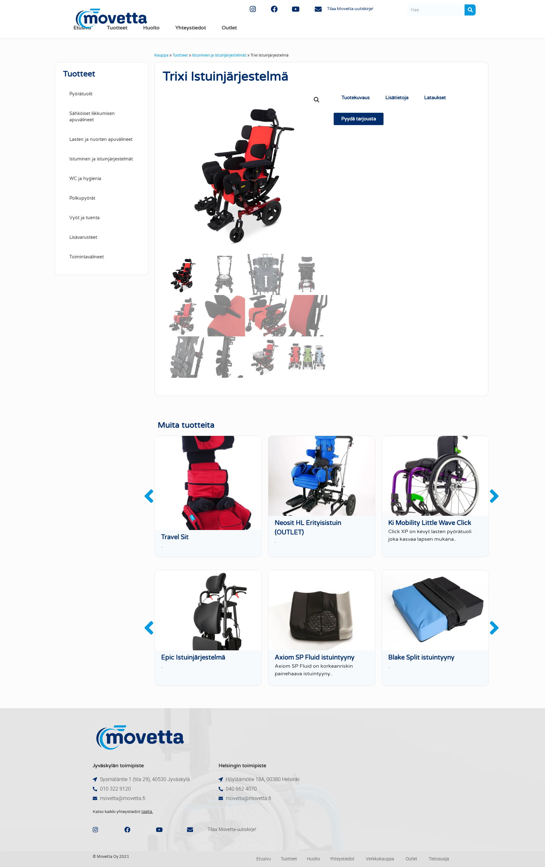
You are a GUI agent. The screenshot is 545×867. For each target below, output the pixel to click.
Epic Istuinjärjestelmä (193, 657)
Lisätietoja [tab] (396, 97)
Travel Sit (175, 537)
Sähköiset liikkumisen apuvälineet (92, 117)
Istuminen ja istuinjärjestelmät (219, 55)
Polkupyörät (82, 198)
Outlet (229, 28)
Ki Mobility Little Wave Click (429, 523)
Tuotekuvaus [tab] (356, 97)
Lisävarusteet (83, 237)
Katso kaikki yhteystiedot (123, 811)
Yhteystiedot (190, 28)
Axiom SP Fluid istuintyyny (315, 657)
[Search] (470, 9)
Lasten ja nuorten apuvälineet (100, 139)
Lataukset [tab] (435, 97)
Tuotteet (180, 55)
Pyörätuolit (80, 94)
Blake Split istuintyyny (421, 657)
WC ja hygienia (85, 178)
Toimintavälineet (86, 257)
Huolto (151, 28)
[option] (208, 496)
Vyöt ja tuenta (84, 217)
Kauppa (161, 55)
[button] (316, 99)
